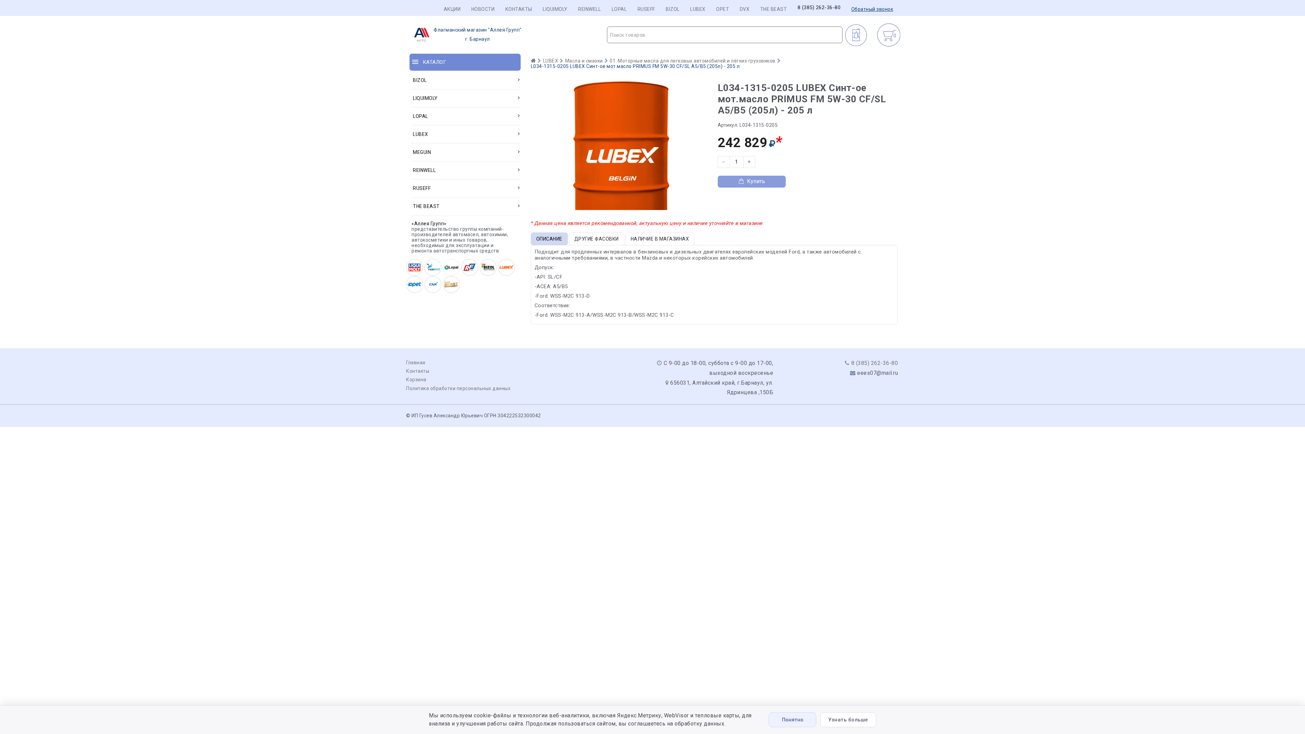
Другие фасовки (596, 239)
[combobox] (724, 35)
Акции (452, 9)
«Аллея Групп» (429, 223)
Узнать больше (848, 720)
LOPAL (619, 9)
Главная (415, 362)
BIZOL (673, 9)
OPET (722, 9)
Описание (549, 239)
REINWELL (589, 9)
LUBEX (698, 9)
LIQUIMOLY (555, 9)
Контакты (518, 9)
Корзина (416, 379)
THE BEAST (773, 9)
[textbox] (724, 35)
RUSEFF (646, 9)
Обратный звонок (872, 9)
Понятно (792, 720)
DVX (745, 9)
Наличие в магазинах (660, 239)
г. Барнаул (478, 34)
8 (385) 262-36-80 (819, 7)
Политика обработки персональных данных (458, 388)
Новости (483, 9)
